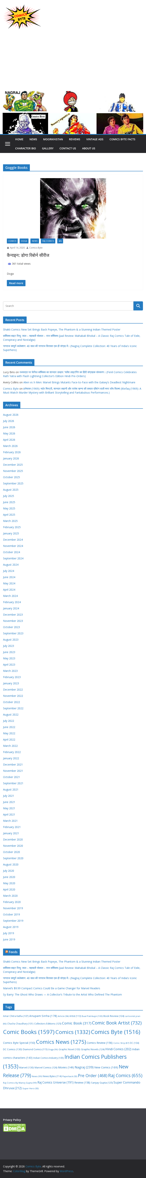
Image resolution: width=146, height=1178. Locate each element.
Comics (12, 241)
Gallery (47, 148)
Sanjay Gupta (102, 1082)
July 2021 (8, 796)
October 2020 (11, 852)
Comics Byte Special (19, 1043)
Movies (66, 1067)
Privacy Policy (12, 1120)
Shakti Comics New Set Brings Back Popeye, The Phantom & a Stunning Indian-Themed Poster (61, 329)
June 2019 (9, 939)
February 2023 (12, 677)
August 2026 (10, 414)
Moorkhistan (53, 139)
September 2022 (13, 708)
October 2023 (11, 627)
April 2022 (9, 739)
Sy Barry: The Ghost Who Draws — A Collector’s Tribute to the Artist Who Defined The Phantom (62, 994)
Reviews (74, 139)
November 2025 (13, 471)
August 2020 (10, 864)
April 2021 (9, 814)
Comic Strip (121, 1043)
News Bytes (52, 1076)
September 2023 (13, 633)
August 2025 (10, 489)
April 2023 (9, 664)
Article (63, 1016)
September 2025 (13, 483)
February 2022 (12, 752)
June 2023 (9, 652)
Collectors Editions (47, 1023)
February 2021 (12, 827)
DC (134, 1042)
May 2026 (9, 433)
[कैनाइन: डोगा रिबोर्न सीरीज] (73, 208)
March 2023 (10, 671)
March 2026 (10, 446)
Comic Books (29, 1032)
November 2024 (13, 546)
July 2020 (8, 870)
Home (19, 139)
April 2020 (9, 889)
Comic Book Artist (117, 1023)
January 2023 (11, 683)
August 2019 (10, 927)
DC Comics (12, 1049)
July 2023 (8, 646)
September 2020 (13, 858)
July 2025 (8, 496)
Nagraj (84, 1067)
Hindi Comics (118, 1049)
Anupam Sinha (43, 1016)
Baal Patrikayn (92, 1016)
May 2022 (9, 733)
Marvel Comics (46, 1067)
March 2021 (10, 820)
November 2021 (13, 771)
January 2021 (11, 833)
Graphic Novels (93, 1049)
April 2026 (9, 439)
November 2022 (13, 696)
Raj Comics (48, 241)
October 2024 (11, 552)
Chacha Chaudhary (20, 1023)
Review (82, 1082)
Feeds (13, 952)
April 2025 (9, 514)
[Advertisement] (73, 62)
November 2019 (13, 908)
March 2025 (10, 521)
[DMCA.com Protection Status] (14, 1126)
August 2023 (10, 639)
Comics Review (100, 1043)
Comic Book (76, 1023)
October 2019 (11, 914)
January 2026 (11, 458)
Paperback (69, 1076)
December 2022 (13, 689)
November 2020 (13, 845)
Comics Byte (36, 247)
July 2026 (8, 421)
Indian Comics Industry (48, 1057)
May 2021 (9, 808)
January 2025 (11, 533)
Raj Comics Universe (55, 1082)
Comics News (61, 1041)
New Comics (106, 1067)
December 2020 (13, 839)
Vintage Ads (94, 139)
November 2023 (13, 621)
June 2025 (9, 502)
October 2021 (11, 777)
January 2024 (11, 608)
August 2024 (10, 564)
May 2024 (9, 583)
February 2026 (12, 452)
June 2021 (9, 802)
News (33, 139)
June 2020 (9, 877)
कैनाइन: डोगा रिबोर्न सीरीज (28, 255)
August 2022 (10, 714)
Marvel (26, 1067)
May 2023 (9, 658)
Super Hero (30, 1088)
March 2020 (10, 895)
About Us (88, 148)
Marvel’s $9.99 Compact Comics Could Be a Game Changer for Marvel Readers (51, 988)
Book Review (113, 1016)
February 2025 (12, 527)
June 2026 (9, 427)
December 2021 (13, 764)
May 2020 (9, 883)
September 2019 (13, 920)
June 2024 (9, 577)
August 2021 (10, 789)
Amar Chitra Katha (16, 1016)
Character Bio (25, 148)
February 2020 (12, 902)
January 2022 (11, 758)
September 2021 (13, 783)
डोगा (60, 241)
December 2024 (13, 539)
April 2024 (9, 589)
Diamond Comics (35, 1049)
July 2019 (8, 933)
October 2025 (11, 477)
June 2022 (9, 727)
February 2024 (12, 602)
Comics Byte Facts (122, 139)
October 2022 (11, 702)
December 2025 (13, 464)
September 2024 (13, 558)
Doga (24, 241)
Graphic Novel (69, 1049)
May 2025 (9, 508)
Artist (75, 1016)
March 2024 (10, 596)
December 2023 (13, 614)
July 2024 (8, 571)
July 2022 (8, 721)
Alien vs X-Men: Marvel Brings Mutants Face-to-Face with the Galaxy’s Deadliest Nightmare (79, 382)
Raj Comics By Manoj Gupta (20, 1082)
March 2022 (10, 746)
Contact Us (68, 148)
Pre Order (92, 1075)
